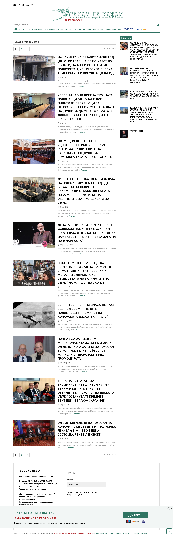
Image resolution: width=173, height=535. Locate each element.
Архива (70, 480)
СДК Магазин (79, 29)
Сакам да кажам (113, 29)
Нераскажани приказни (53, 29)
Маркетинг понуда (61, 533)
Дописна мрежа (35, 29)
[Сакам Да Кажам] (86, 21)
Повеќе (81, 86)
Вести (21, 29)
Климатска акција (94, 29)
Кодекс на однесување (140, 533)
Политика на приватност (104, 533)
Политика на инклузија (122, 533)
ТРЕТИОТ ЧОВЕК (136, 131)
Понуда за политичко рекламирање (81, 533)
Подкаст (68, 29)
